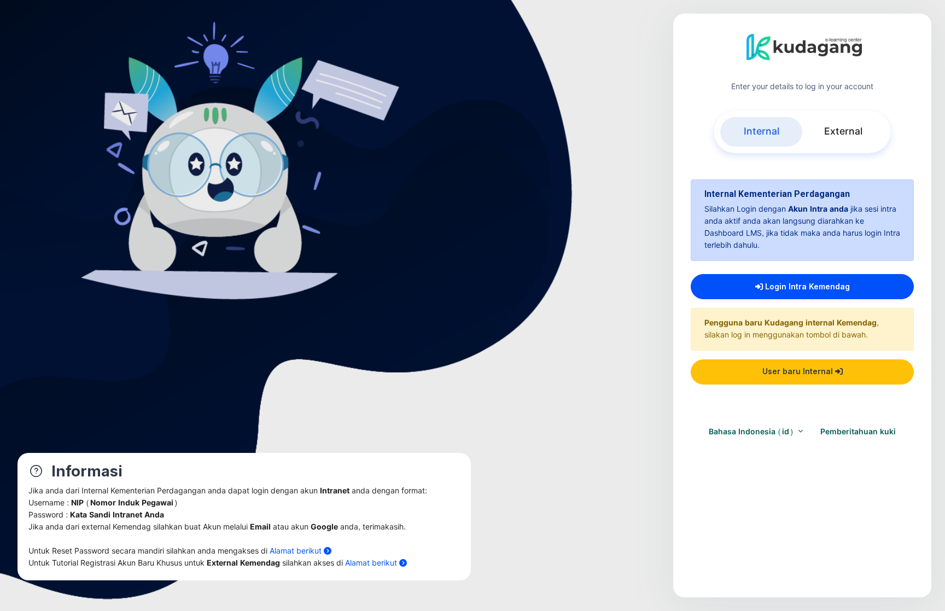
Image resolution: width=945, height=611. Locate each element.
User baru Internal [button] (798, 371)
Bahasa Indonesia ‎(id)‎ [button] (752, 432)
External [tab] (843, 131)
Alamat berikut (297, 551)
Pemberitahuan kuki (858, 432)
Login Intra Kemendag (806, 286)
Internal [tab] (761, 131)
